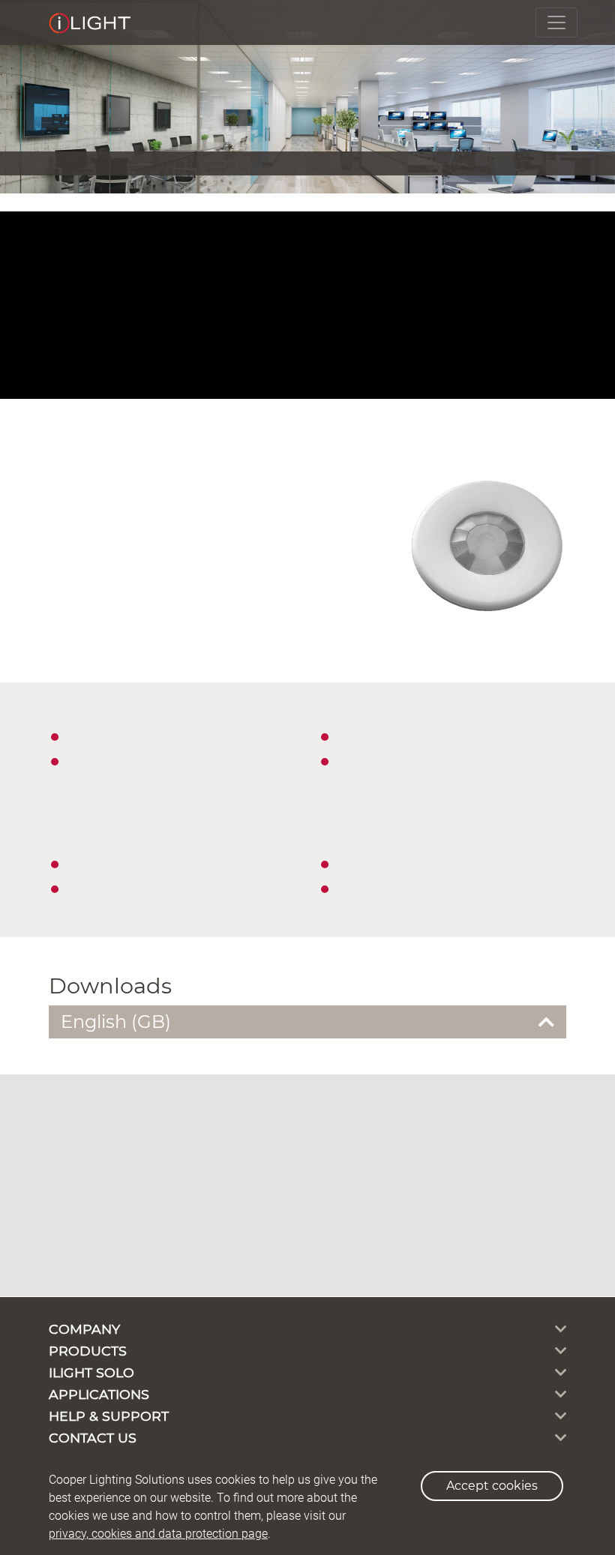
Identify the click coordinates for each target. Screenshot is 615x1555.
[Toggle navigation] (557, 22)
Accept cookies (492, 1486)
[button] (307, 1022)
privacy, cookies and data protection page (158, 1534)
